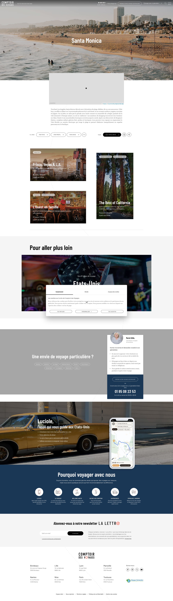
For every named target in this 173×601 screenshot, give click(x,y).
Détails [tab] (86, 292)
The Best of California (114, 202)
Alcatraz (38, 364)
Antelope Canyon (66, 364)
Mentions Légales (81, 594)
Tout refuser (60, 311)
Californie (46, 364)
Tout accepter (112, 311)
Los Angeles (59, 368)
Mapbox (105, 103)
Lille (56, 565)
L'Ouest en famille (45, 206)
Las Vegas (55, 364)
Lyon (81, 565)
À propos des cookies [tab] (113, 292)
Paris (81, 577)
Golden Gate (49, 368)
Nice (56, 577)
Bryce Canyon (85, 364)
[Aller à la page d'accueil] (8, 3)
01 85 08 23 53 (125, 391)
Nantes (33, 577)
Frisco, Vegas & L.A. (47, 164)
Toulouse (107, 577)
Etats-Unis (86, 281)
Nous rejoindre (70, 594)
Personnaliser (86, 311)
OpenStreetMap (111, 103)
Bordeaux (34, 565)
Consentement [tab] (59, 292)
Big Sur (76, 364)
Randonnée (69, 368)
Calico (77, 368)
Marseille (107, 565)
